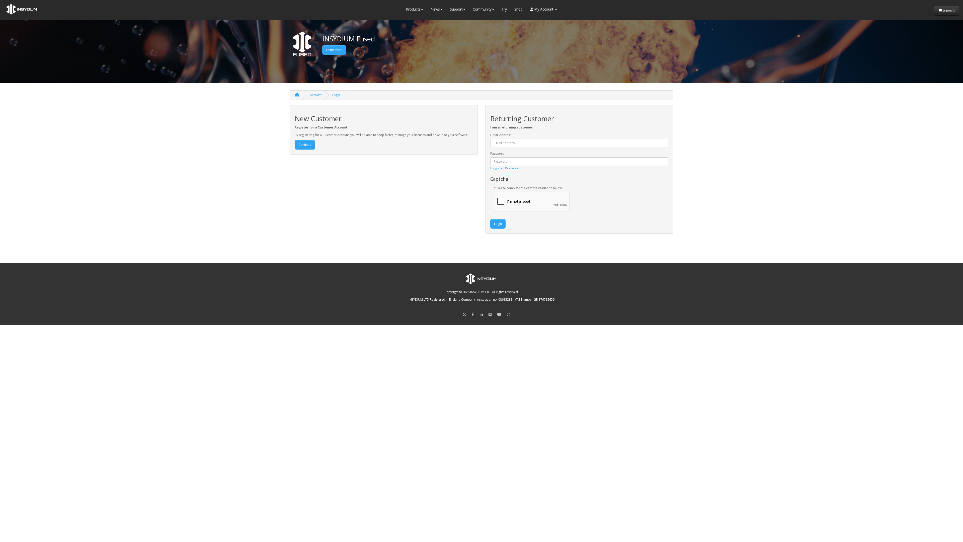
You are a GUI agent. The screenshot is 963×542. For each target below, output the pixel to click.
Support (456, 9)
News (435, 9)
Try (504, 9)
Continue (304, 145)
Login (336, 95)
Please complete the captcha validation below (529, 188)
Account (316, 95)
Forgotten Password (504, 168)
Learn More (334, 50)
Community (482, 9)
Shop (518, 9)
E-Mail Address (500, 135)
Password (497, 153)
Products (413, 9)
